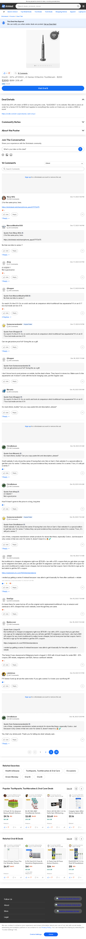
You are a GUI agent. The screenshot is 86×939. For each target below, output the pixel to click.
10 (28, 827)
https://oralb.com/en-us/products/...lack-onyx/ (18, 114)
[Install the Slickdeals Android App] (68, 905)
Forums (12, 16)
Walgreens (28, 873)
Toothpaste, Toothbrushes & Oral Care (43, 771)
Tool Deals (38, 12)
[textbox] (40, 149)
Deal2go (10, 599)
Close (51, 934)
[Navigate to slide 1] (35, 66)
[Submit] (4, 169)
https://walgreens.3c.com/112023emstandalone (19, 573)
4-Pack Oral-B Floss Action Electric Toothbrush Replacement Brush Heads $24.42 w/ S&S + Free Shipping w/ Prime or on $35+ (56, 862)
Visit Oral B (43, 88)
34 (28, 877)
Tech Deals (48, 12)
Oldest (48, 163)
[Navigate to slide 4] (40, 66)
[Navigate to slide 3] (38, 66)
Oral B (39, 777)
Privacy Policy (46, 927)
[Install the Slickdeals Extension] (68, 898)
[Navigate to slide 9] (49, 66)
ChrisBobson (12, 446)
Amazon (6, 823)
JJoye (9, 556)
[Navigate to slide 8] (47, 66)
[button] (9, 73)
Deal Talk (20, 16)
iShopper (10, 288)
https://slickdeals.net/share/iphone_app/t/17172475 (20, 207)
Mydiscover (11, 622)
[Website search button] (78, 6)
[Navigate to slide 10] (51, 66)
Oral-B (27, 777)
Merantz (10, 390)
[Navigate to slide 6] (44, 66)
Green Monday (11, 777)
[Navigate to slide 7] (46, 66)
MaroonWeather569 (15, 225)
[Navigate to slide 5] (42, 66)
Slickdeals (4, 16)
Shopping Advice (61, 12)
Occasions (71, 771)
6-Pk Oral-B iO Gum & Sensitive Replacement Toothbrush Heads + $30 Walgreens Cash (34, 862)
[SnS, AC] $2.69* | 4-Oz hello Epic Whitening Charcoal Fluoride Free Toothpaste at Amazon (56, 812)
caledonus (11, 673)
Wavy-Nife (11, 197)
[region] (43, 931)
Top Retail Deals (26, 12)
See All (69, 789)
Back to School (12, 12)
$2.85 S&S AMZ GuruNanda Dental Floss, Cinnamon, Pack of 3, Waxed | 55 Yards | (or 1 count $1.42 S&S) (34, 812)
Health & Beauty (12, 771)
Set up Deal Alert (50, 24)
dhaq (9, 262)
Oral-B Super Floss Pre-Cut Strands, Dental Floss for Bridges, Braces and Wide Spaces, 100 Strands (13, 862)
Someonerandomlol (14, 324)
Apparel (72, 12)
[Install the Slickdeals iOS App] (68, 911)
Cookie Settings (36, 934)
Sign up (28, 177)
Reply (14, 214)
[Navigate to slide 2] (37, 66)
